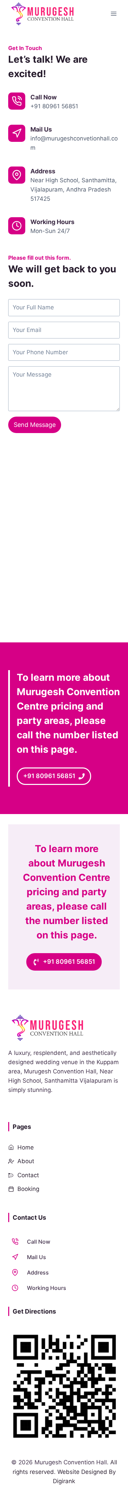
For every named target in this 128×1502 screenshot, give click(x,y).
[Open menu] (113, 13)
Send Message (35, 424)
